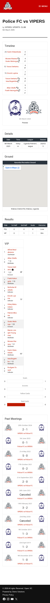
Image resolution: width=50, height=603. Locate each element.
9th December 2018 (25, 556)
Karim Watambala (14, 52)
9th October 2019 (25, 530)
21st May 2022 (25, 451)
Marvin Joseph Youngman (12, 332)
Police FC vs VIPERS (25, 446)
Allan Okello (11, 88)
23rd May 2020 (25, 517)
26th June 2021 (25, 490)
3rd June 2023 (25, 438)
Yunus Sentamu (13, 67)
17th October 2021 (25, 464)
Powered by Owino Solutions (14, 592)
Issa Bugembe (11, 81)
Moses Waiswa (11, 59)
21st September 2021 (25, 478)
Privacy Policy (8, 595)
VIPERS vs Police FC (25, 433)
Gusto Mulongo (11, 61)
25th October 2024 (25, 425)
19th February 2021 (25, 504)
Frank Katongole (11, 90)
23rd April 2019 (25, 543)
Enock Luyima (12, 73)
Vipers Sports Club (15, 27)
